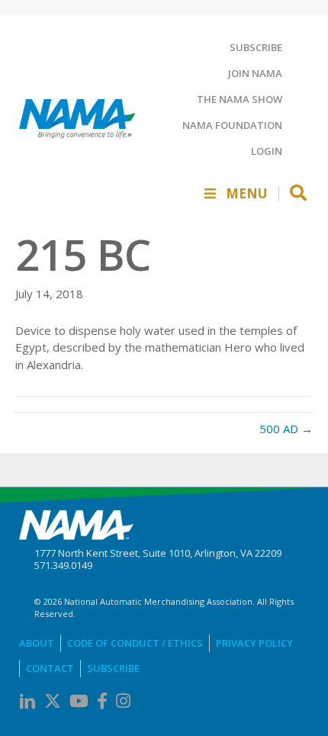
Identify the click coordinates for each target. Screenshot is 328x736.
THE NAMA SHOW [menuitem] (239, 99)
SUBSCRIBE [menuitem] (256, 47)
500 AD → (286, 428)
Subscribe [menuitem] (113, 668)
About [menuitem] (36, 643)
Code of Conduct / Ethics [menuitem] (135, 643)
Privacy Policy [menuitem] (254, 643)
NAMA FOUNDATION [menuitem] (232, 125)
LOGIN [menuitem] (266, 151)
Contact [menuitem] (50, 668)
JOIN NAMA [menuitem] (255, 73)
